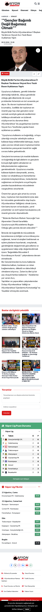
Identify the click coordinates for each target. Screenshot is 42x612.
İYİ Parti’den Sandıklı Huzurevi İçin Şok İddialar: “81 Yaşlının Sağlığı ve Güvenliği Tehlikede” (30, 352)
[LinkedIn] (23, 565)
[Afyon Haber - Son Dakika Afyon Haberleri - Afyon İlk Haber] (12, 3)
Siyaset (15, 10)
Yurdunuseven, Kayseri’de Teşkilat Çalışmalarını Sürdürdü (10, 350)
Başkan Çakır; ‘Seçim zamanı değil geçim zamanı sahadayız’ (9, 327)
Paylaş (6, 73)
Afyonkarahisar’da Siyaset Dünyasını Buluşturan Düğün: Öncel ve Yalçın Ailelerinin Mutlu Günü (30, 329)
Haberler (4, 16)
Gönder (6, 413)
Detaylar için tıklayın (21, 479)
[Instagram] (19, 565)
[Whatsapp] (31, 565)
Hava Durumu (29, 573)
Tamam (27, 609)
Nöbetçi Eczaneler (10, 573)
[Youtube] (27, 565)
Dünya (33, 10)
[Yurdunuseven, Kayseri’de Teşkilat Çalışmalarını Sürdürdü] (11, 342)
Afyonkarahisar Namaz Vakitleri (10, 580)
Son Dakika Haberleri (11, 591)
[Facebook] (11, 565)
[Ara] (35, 4)
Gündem (5, 10)
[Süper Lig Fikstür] (39, 487)
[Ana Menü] (39, 4)
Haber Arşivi (29, 591)
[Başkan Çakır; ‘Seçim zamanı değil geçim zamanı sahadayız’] (11, 319)
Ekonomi (24, 10)
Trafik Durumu (29, 578)
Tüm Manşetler (29, 586)
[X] (15, 565)
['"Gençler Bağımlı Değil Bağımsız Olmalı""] (21, 58)
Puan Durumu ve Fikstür (12, 586)
